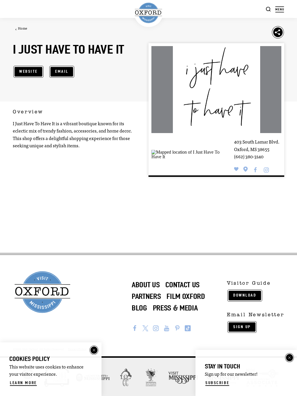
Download (244, 295)
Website (28, 71)
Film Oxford (185, 296)
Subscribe (217, 383)
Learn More (23, 383)
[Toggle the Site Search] (268, 8)
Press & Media (175, 308)
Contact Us (182, 284)
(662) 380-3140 (249, 157)
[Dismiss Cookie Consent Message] (94, 350)
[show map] (245, 169)
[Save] (236, 169)
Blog (139, 308)
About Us (146, 284)
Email (61, 71)
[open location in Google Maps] (186, 154)
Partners (146, 296)
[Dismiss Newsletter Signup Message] (289, 357)
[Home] (148, 13)
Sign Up (242, 327)
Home (23, 28)
